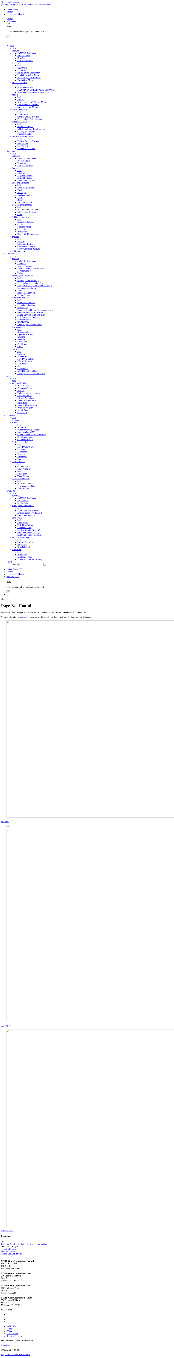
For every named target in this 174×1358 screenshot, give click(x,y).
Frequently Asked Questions (29, 324)
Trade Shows (23, 476)
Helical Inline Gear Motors (28, 73)
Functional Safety (24, 134)
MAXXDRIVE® (19, 82)
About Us (16, 422)
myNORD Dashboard (26, 53)
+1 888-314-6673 (8, 1249)
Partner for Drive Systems (28, 430)
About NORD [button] (7, 1230)
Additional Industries (21, 217)
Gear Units (16, 63)
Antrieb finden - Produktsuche (30, 513)
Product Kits (22, 143)
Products (15, 51)
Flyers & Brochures (25, 334)
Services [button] (10, 254)
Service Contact (24, 271)
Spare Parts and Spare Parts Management (35, 310)
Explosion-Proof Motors (27, 107)
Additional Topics (19, 121)
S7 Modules (22, 368)
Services (15, 258)
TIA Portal (22, 364)
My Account (22, 500)
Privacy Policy (23, 1354)
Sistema (20, 366)
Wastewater (22, 232)
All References (18, 251)
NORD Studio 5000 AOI (28, 371)
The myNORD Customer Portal (31, 373)
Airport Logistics (24, 178)
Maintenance (22, 307)
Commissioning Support (27, 305)
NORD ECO (23, 322)
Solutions (16, 156)
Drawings (21, 58)
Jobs (14, 381)
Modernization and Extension (30, 312)
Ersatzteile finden (24, 557)
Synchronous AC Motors (28, 104)
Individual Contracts (26, 293)
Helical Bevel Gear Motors (29, 77)
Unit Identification (25, 60)
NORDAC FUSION (26, 148)
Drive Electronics (19, 109)
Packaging (21, 229)
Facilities (21, 449)
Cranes (20, 224)
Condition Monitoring (26, 288)
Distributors (22, 452)
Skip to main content (10, 2)
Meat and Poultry (24, 195)
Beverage (21, 192)
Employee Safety (24, 395)
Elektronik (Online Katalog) (29, 535)
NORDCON (23, 356)
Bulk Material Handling (22, 205)
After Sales (16, 549)
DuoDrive (21, 70)
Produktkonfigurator (26, 515)
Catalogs (21, 337)
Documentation (18, 327)
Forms (20, 346)
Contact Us (22, 412)
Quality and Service (25, 437)
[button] (9, 562)
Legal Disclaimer (8, 1354)
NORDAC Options (25, 359)
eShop (9, 1329)
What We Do (23, 386)
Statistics (21, 454)
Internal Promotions (25, 398)
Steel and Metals (24, 227)
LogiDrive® (22, 146)
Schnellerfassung (24, 527)
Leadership (22, 456)
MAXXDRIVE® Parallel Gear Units (33, 92)
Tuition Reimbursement (27, 400)
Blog (19, 471)
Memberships (23, 459)
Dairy (19, 197)
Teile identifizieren (25, 525)
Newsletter (22, 474)
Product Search (23, 55)
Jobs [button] (8, 376)
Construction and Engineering (30, 283)
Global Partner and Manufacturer (31, 434)
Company (16, 420)
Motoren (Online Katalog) (28, 532)
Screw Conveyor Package (28, 249)
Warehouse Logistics (26, 180)
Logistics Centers (24, 175)
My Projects (22, 503)
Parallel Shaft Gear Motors (28, 75)
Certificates (22, 344)
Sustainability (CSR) (26, 432)
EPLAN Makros (24, 361)
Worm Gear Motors (25, 80)
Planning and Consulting (22, 276)
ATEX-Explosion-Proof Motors (31, 129)
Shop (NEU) (17, 518)
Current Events (18, 461)
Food (19, 190)
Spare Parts (22, 342)
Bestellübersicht (24, 547)
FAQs (20, 273)
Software (16, 349)
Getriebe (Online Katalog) (28, 530)
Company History (25, 439)
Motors (15, 95)
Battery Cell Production (27, 234)
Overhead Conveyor (26, 246)
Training (21, 290)
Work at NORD (19, 383)
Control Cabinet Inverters (28, 117)
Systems (15, 236)
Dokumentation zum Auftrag (29, 559)
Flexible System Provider (23, 136)
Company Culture (25, 388)
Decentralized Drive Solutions (30, 119)
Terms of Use (23, 488)
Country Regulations (26, 131)
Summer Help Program (27, 405)
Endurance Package (25, 244)
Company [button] (11, 415)
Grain (19, 214)
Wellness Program (25, 408)
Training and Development (28, 393)
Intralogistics (17, 168)
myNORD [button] (11, 491)
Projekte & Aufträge (20, 537)
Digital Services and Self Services (31, 315)
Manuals (21, 339)
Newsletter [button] (5, 1345)
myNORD (16, 496)
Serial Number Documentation (30, 268)
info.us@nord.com (9, 1251)
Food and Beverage (20, 183)
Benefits (20, 390)
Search (15, 564)
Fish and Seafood (24, 202)
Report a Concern (14, 1336)
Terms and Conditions (26, 486)
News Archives (24, 469)
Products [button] (10, 46)
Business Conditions (20, 478)
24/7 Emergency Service (27, 317)
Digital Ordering (24, 295)
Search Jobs (22, 410)
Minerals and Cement (26, 212)
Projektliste (22, 544)
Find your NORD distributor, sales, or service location (24, 1244)
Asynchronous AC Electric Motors (32, 102)
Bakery (20, 200)
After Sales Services (20, 298)
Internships (22, 403)
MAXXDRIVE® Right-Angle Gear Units (35, 90)
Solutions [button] (11, 151)
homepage (24, 617)
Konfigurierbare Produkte (23, 505)
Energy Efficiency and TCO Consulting (34, 285)
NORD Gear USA (20, 442)
